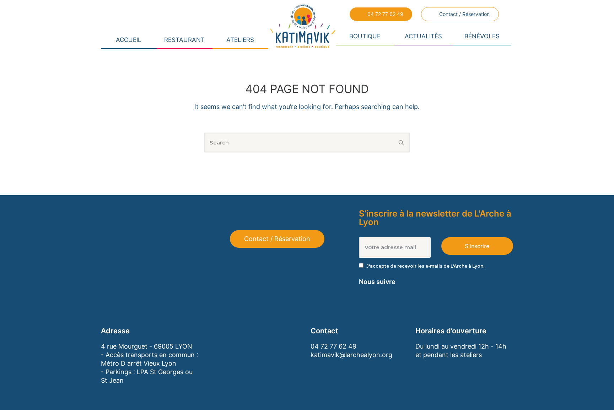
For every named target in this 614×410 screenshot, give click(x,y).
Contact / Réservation (464, 14)
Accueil (128, 39)
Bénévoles (482, 36)
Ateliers (240, 39)
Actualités (423, 36)
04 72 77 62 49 (385, 14)
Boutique (365, 36)
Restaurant (184, 39)
